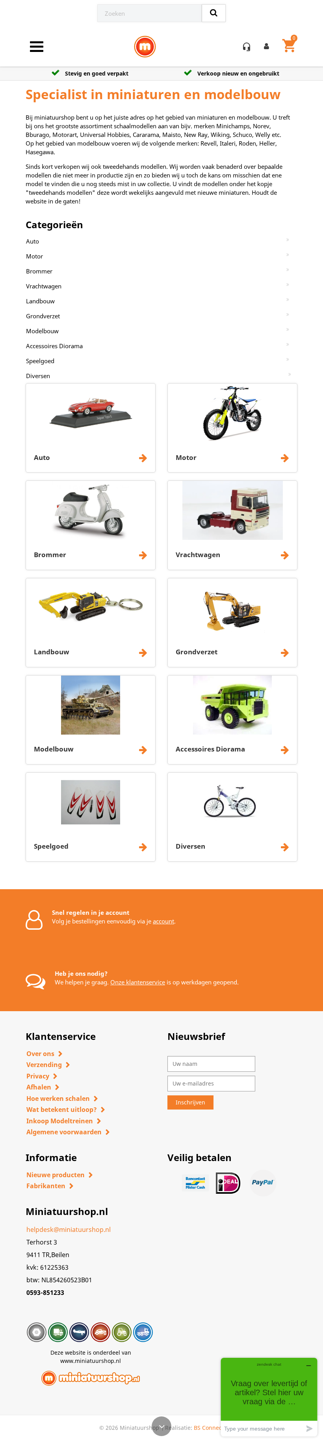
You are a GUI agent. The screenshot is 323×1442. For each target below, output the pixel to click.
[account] (268, 47)
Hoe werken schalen (58, 1098)
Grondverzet (43, 316)
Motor (34, 256)
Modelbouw (42, 331)
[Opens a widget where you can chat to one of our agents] (269, 1397)
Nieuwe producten (55, 1175)
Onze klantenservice (137, 982)
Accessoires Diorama (54, 346)
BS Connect (209, 1427)
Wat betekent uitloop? (61, 1109)
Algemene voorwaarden (64, 1132)
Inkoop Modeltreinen (59, 1121)
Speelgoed (40, 361)
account (163, 921)
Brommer (39, 271)
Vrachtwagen (43, 286)
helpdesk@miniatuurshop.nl (68, 1229)
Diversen (38, 376)
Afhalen (38, 1087)
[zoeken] (214, 13)
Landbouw (40, 301)
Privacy (37, 1076)
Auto (32, 241)
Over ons (40, 1053)
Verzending (44, 1064)
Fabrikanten (45, 1186)
